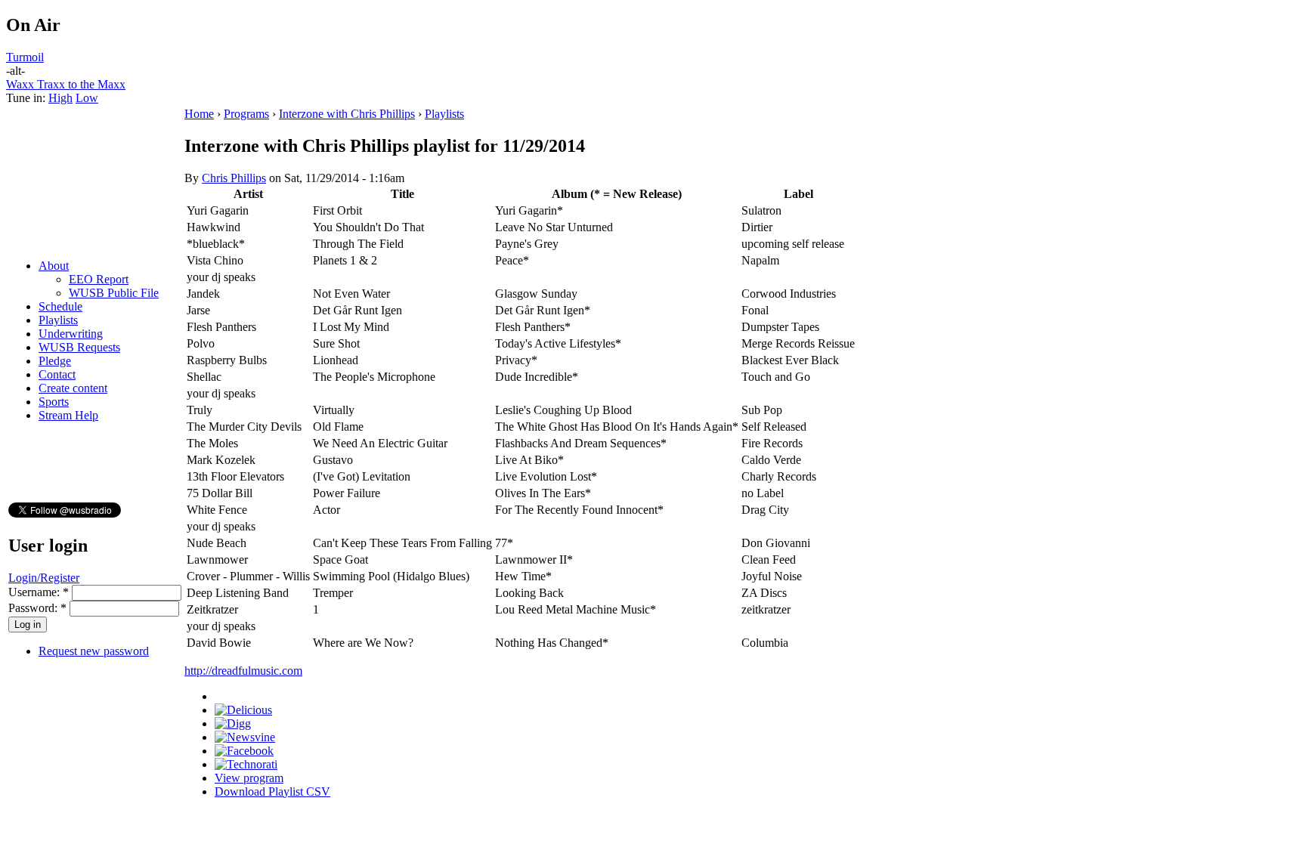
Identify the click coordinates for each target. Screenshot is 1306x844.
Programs (246, 113)
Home (199, 113)
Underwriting (71, 333)
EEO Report (98, 279)
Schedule (60, 306)
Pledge (55, 360)
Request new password (94, 651)
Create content (73, 388)
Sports (54, 401)
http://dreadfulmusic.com (243, 670)
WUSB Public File (114, 292)
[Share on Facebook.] (244, 750)
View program (249, 777)
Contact (57, 374)
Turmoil (25, 57)
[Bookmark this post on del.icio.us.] (243, 709)
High (60, 97)
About (54, 265)
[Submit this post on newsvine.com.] (245, 737)
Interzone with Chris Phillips (347, 113)
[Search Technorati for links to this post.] (246, 764)
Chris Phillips (234, 178)
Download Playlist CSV (272, 791)
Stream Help (68, 415)
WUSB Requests (79, 347)
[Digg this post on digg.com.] (233, 723)
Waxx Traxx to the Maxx (65, 84)
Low (87, 97)
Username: (38, 592)
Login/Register (43, 577)
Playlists (58, 320)
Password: (37, 607)
